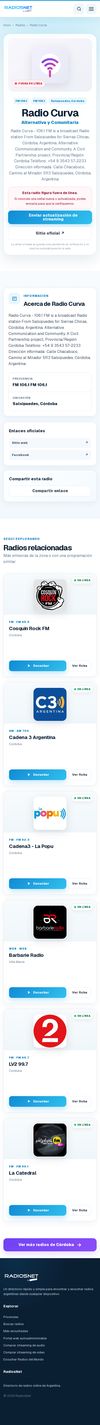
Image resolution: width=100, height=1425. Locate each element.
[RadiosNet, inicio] (18, 8)
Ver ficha (79, 666)
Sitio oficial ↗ (50, 233)
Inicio (7, 25)
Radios (20, 25)
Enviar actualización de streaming (53, 217)
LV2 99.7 (18, 1064)
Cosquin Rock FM (29, 628)
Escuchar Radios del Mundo (23, 1359)
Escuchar (41, 666)
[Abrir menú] (91, 9)
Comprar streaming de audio (24, 1345)
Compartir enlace (50, 490)
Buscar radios (13, 1324)
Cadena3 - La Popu (31, 846)
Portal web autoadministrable (25, 1338)
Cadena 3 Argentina (32, 737)
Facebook (50, 455)
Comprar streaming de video (24, 1352)
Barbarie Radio (26, 955)
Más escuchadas (15, 1331)
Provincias (10, 1317)
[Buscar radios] (79, 9)
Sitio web (50, 443)
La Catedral (22, 1173)
